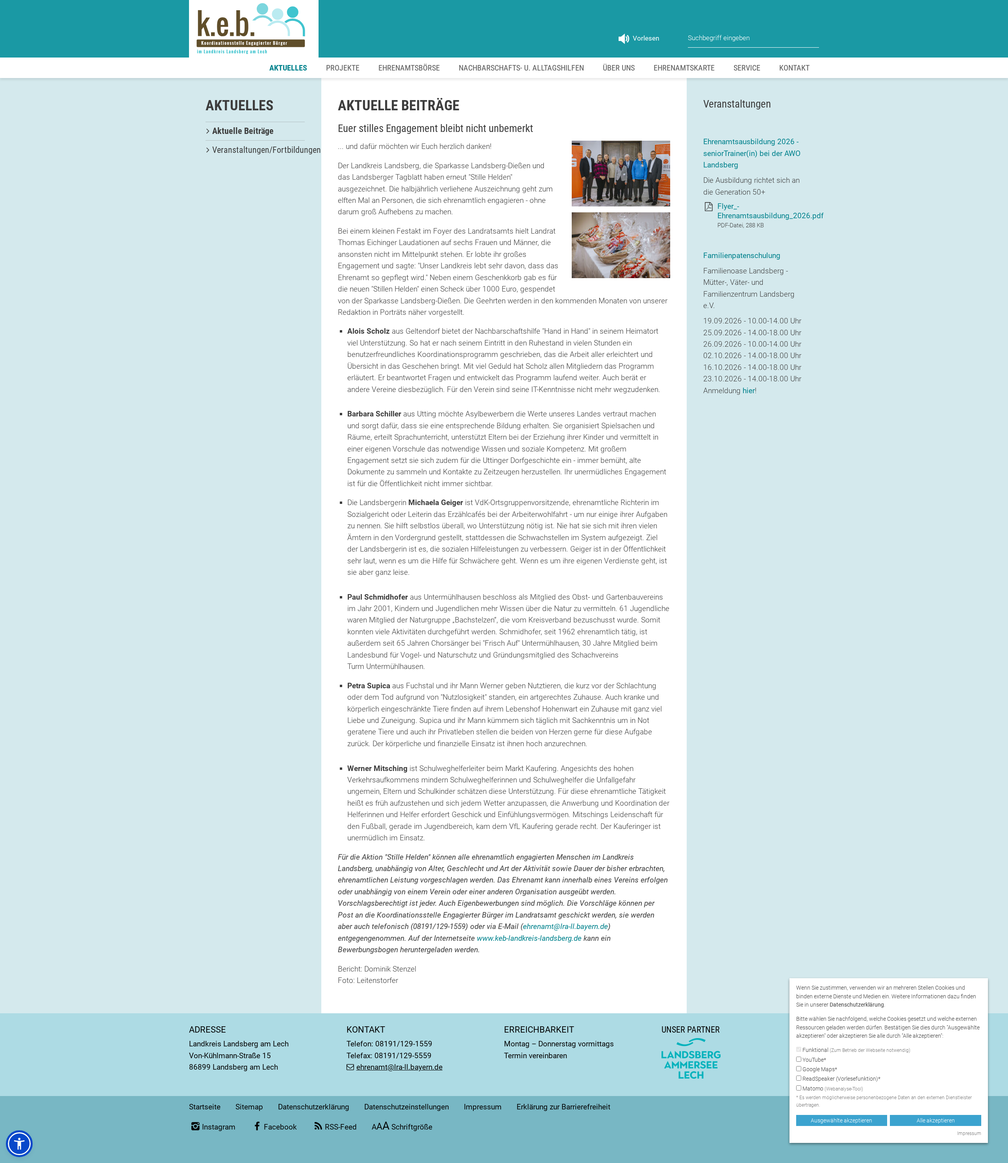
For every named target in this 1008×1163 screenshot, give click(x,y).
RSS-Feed (341, 1126)
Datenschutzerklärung (313, 1106)
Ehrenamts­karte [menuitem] (684, 67)
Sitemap (249, 1106)
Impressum (483, 1106)
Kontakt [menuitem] (794, 67)
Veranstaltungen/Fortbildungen (266, 150)
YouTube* (813, 1060)
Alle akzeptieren (936, 1120)
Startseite (204, 1106)
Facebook (280, 1126)
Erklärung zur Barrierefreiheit (563, 1106)
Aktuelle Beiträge (243, 131)
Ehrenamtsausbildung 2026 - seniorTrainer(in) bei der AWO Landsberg (751, 153)
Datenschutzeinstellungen (406, 1106)
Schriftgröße (402, 1126)
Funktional (855, 1050)
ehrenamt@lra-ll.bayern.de (565, 926)
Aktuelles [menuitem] (288, 67)
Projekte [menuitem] (342, 67)
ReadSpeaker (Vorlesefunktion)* (840, 1079)
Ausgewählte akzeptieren (841, 1120)
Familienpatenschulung (741, 255)
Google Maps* (819, 1069)
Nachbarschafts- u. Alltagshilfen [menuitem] (521, 67)
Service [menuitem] (747, 67)
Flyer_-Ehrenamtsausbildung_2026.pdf (770, 211)
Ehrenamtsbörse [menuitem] (409, 67)
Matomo (832, 1088)
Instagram (218, 1126)
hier (749, 390)
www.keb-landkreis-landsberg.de (529, 938)
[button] (19, 1143)
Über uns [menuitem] (619, 67)
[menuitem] (255, 131)
